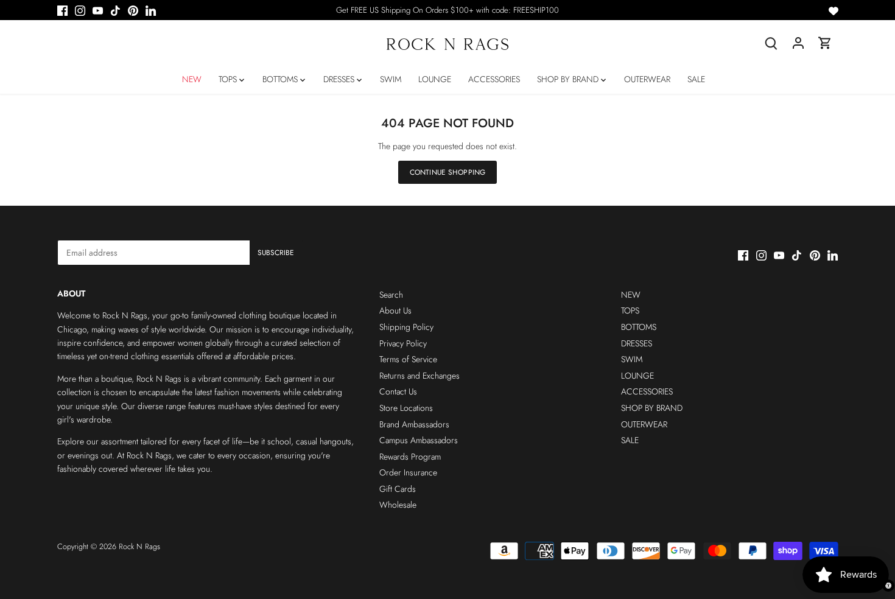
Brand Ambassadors (414, 424)
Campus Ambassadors (418, 440)
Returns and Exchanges (419, 376)
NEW (631, 295)
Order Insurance (408, 472)
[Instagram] (80, 10)
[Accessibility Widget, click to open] (888, 586)
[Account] (798, 43)
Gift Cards (397, 489)
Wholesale (397, 505)
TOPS (630, 310)
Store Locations (406, 408)
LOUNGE (637, 376)
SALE (630, 440)
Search (391, 295)
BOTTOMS (638, 327)
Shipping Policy (406, 327)
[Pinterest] (133, 10)
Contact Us (398, 391)
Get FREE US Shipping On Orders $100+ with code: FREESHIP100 (447, 10)
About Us (395, 310)
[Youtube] (98, 10)
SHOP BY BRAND (652, 408)
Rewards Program (410, 456)
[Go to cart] (825, 43)
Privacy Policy (403, 343)
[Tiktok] (115, 10)
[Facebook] (62, 10)
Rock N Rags (139, 546)
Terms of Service (408, 359)
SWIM (631, 359)
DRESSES (636, 343)
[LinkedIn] (151, 10)
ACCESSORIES (647, 391)
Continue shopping (447, 172)
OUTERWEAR (644, 424)
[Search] (771, 43)
